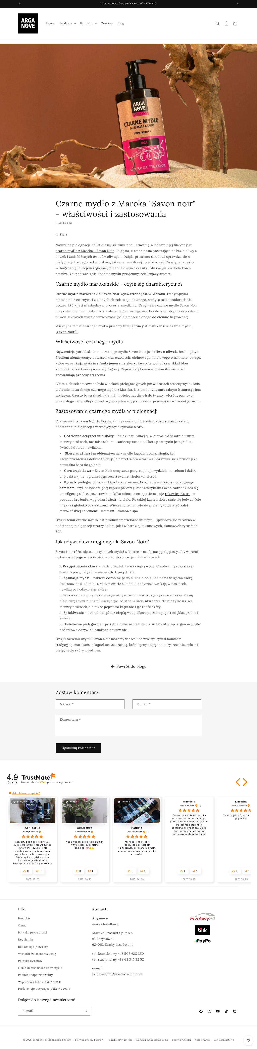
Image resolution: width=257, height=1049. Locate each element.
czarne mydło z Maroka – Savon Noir (85, 251)
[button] (67, 23)
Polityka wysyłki (181, 1039)
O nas (22, 925)
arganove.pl (40, 1039)
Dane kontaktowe (224, 1039)
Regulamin (25, 939)
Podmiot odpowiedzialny (35, 975)
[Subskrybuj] (85, 1011)
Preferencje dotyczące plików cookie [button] (44, 988)
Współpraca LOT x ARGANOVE (39, 982)
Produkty (24, 918)
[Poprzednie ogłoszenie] (19, 4)
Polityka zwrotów (30, 961)
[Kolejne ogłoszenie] (237, 4)
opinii (57, 782)
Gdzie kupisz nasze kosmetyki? (40, 968)
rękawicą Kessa (177, 494)
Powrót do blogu (131, 666)
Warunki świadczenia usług (37, 954)
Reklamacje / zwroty (33, 947)
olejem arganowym (96, 268)
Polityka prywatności (32, 932)
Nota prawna (202, 1039)
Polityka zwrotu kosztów (89, 1039)
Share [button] (64, 234)
